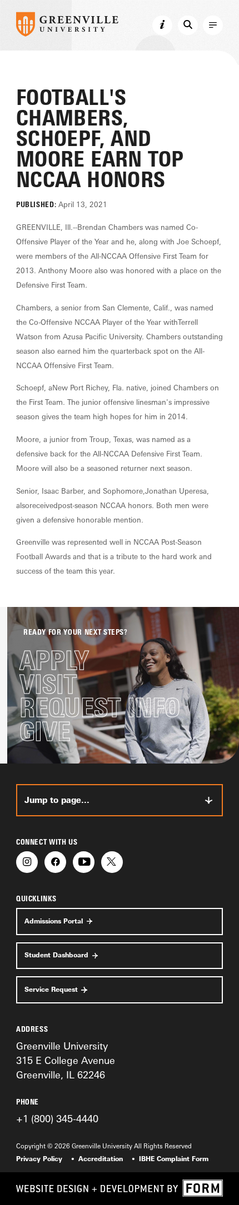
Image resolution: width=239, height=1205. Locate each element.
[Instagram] (27, 862)
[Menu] (213, 26)
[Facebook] (55, 862)
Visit (48, 684)
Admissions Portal (53, 921)
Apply (54, 660)
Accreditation (100, 1159)
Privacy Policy (39, 1159)
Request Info (99, 708)
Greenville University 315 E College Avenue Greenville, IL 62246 (65, 1060)
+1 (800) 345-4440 (57, 1118)
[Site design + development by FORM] (119, 1188)
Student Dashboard (56, 955)
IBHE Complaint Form (173, 1159)
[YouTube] (83, 862)
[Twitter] (112, 862)
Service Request (51, 989)
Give (45, 732)
